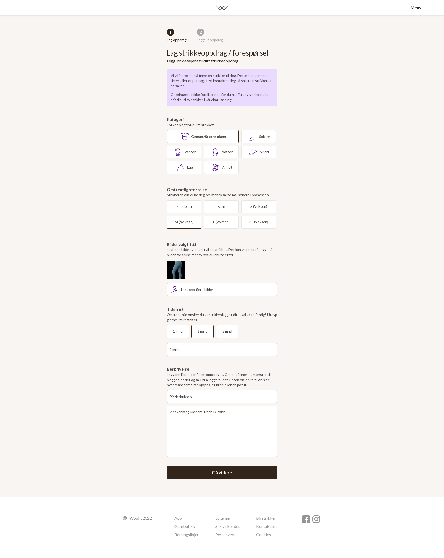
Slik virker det (227, 526)
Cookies (263, 534)
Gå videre (222, 472)
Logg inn (222, 518)
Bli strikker (266, 518)
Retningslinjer (186, 534)
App (178, 518)
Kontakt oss (267, 526)
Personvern (225, 534)
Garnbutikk (184, 526)
